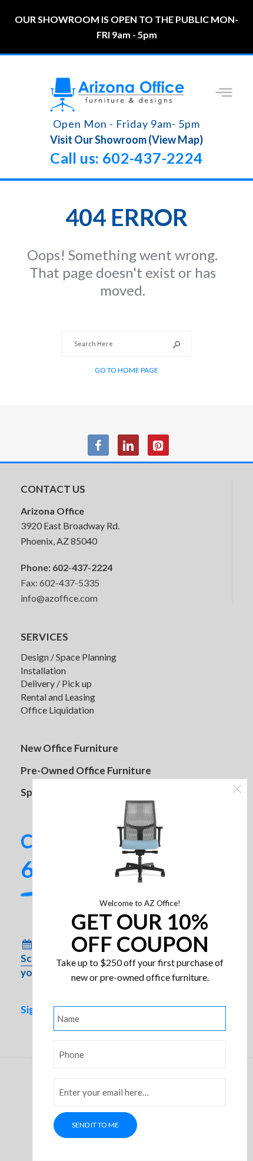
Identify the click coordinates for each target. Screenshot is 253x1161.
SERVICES (44, 637)
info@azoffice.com (59, 597)
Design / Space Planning (68, 656)
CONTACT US (53, 489)
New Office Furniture (69, 748)
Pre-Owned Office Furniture (86, 770)
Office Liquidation (57, 709)
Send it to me (95, 1124)
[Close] (237, 790)
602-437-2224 (82, 567)
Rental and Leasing (58, 696)
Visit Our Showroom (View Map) (126, 139)
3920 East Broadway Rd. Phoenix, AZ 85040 (70, 525)
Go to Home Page (126, 370)
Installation (43, 670)
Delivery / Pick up (56, 683)
